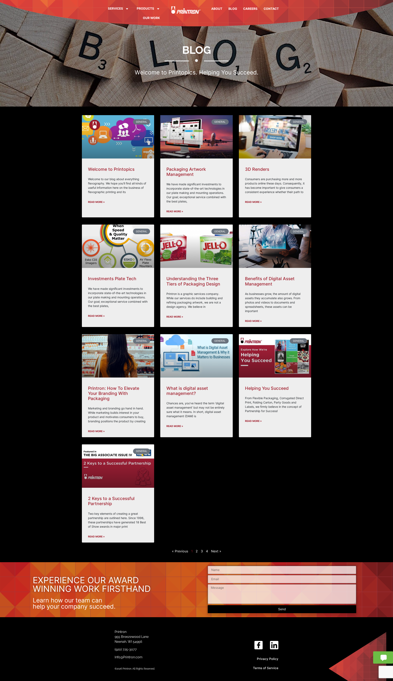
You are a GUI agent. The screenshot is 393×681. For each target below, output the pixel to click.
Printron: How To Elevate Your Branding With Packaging (113, 393)
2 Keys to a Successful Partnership (111, 501)
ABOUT (216, 9)
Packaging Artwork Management (186, 172)
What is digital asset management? (187, 391)
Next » (216, 551)
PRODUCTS (145, 8)
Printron (120, 632)
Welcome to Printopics (111, 169)
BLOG (232, 9)
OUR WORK (151, 18)
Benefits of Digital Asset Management (270, 281)
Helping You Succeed (267, 388)
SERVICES (115, 8)
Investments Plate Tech (112, 278)
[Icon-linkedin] (274, 645)
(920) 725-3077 (126, 649)
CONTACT (271, 9)
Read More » (96, 201)
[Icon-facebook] (258, 645)
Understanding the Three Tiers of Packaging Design (193, 281)
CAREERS (250, 9)
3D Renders (257, 169)
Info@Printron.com (128, 657)
